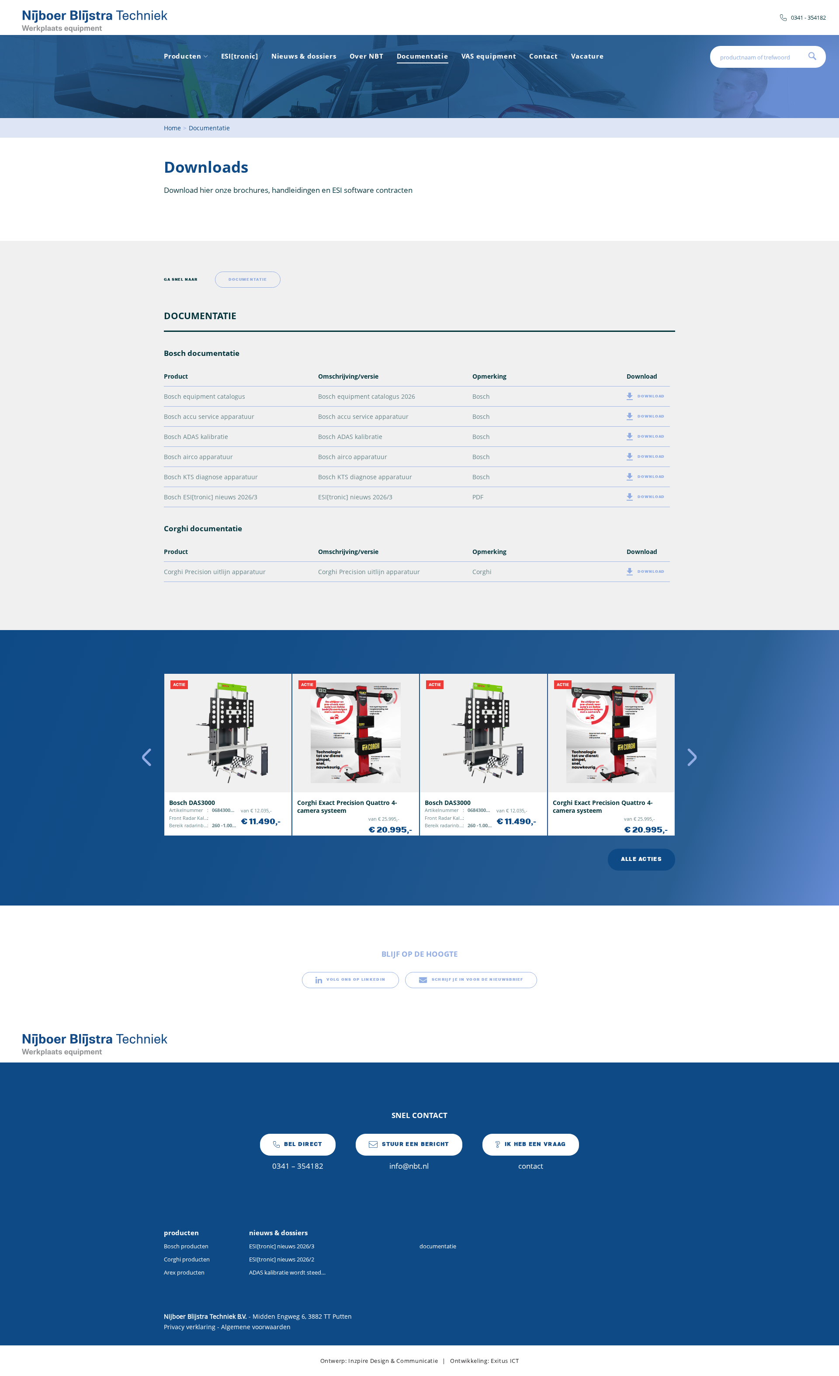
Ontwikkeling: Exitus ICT (484, 1361)
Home (172, 128)
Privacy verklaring (189, 1327)
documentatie (438, 1246)
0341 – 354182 (297, 1156)
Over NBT (367, 56)
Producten (182, 56)
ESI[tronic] (239, 56)
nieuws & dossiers (278, 1232)
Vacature (587, 56)
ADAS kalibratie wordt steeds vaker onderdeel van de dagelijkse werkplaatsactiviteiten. (287, 1272)
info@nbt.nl (415, 1156)
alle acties (641, 859)
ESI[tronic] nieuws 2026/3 (281, 1246)
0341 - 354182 (808, 17)
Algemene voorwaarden (256, 1327)
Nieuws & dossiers (303, 56)
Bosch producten (186, 1246)
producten (181, 1232)
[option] (228, 755)
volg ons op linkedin (355, 980)
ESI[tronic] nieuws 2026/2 (281, 1259)
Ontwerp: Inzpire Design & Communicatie (379, 1361)
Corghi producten (187, 1259)
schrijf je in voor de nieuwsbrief (478, 980)
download (651, 396)
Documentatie (422, 56)
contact (535, 1156)
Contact (543, 56)
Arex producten (184, 1272)
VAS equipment (489, 56)
